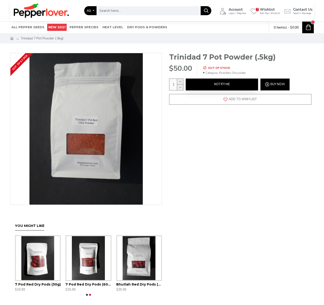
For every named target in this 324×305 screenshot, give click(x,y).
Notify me (222, 84)
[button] (87, 295)
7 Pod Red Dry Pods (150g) (29, 284)
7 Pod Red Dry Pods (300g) (80, 284)
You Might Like (29, 226)
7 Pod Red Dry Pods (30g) (130, 284)
